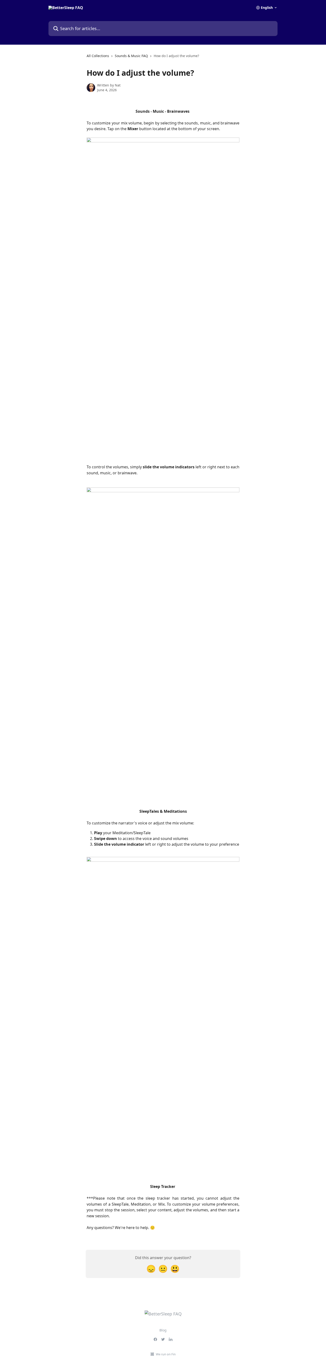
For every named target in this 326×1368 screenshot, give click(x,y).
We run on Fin (166, 1354)
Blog (163, 1330)
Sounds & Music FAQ (131, 55)
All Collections (98, 55)
